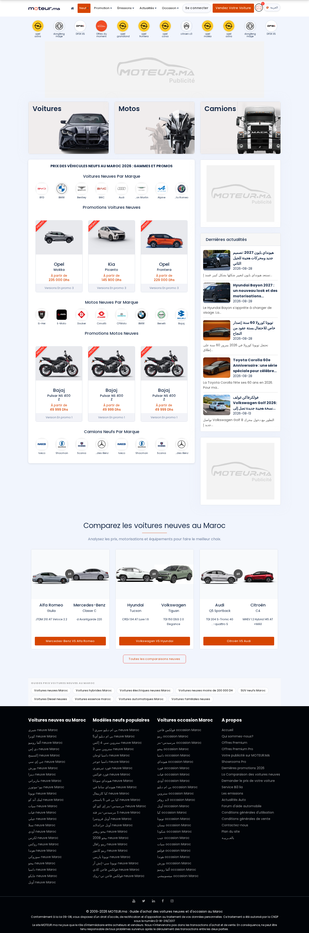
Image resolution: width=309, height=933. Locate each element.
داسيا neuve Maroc (42, 869)
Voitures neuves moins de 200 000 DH (205, 690)
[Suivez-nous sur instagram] (172, 901)
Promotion (102, 8)
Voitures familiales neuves (190, 699)
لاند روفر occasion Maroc (176, 799)
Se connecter (196, 8)
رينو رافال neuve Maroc (110, 844)
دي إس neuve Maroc (43, 749)
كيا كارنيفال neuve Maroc (111, 793)
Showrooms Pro (234, 761)
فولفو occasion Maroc (174, 850)
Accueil (227, 730)
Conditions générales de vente (246, 819)
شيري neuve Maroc (43, 730)
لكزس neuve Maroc (43, 838)
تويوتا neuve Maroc (42, 793)
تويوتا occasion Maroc (173, 819)
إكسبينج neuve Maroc (44, 755)
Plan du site (231, 831)
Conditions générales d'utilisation (248, 812)
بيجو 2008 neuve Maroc (111, 838)
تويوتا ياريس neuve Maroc (112, 857)
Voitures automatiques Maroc (141, 699)
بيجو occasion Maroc (173, 749)
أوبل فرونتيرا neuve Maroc (112, 819)
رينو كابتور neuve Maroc (110, 850)
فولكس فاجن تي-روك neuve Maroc (119, 876)
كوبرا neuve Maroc (42, 736)
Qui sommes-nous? (237, 736)
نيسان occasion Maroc (174, 825)
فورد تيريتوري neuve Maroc (113, 768)
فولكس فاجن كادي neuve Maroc (116, 869)
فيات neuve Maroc (42, 812)
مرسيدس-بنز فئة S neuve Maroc (116, 812)
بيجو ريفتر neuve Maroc (110, 831)
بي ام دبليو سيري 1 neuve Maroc (116, 730)
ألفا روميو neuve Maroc (45, 742)
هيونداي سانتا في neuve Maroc (115, 787)
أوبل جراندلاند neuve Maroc (113, 825)
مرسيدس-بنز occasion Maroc (179, 742)
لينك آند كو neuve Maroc (46, 799)
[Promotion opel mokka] (59, 237)
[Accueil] (72, 8)
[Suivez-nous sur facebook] (163, 901)
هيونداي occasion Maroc (175, 761)
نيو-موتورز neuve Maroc (46, 787)
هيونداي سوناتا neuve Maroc (113, 780)
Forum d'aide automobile (241, 806)
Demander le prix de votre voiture (248, 780)
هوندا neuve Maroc (42, 850)
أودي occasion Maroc (173, 780)
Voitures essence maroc (93, 699)
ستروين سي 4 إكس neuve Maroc (117, 742)
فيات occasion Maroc (173, 774)
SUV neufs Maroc (253, 690)
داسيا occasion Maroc (173, 755)
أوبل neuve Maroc (42, 882)
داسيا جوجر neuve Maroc (111, 761)
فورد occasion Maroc (173, 768)
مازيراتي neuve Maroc (45, 780)
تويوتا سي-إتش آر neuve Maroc (116, 863)
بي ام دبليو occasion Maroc (177, 787)
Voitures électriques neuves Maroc (145, 690)
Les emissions (232, 793)
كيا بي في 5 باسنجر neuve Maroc (116, 799)
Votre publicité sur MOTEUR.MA (246, 755)
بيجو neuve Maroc (41, 863)
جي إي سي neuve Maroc (46, 761)
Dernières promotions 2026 (243, 768)
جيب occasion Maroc (173, 838)
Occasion (169, 8)
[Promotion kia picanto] (111, 237)
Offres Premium (234, 742)
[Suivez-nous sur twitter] (143, 901)
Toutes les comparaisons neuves (154, 659)
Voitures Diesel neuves (50, 699)
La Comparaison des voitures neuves (251, 774)
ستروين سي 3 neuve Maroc (113, 749)
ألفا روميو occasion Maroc (176, 869)
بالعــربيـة (228, 838)
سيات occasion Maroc (174, 844)
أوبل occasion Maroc (173, 806)
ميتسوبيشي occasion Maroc (178, 876)
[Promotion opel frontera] (164, 237)
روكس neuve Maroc (43, 844)
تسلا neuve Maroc (41, 825)
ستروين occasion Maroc (175, 793)
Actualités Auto (234, 799)
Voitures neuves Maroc (51, 690)
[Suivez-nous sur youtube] (133, 901)
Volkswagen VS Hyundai (154, 641)
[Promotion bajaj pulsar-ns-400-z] (164, 363)
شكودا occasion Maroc (174, 831)
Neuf (83, 8)
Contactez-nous (235, 825)
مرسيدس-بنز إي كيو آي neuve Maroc (119, 806)
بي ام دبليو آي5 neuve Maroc (114, 736)
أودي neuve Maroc (42, 831)
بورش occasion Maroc (174, 863)
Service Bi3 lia (232, 787)
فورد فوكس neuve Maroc (111, 774)
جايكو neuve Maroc (42, 876)
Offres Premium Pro (237, 749)
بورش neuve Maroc (43, 768)
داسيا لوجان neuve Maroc (111, 755)
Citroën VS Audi (239, 641)
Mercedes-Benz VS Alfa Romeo (70, 641)
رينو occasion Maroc (172, 736)
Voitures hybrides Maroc (94, 690)
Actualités (147, 8)
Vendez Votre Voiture (233, 8)
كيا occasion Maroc (172, 812)
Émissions (124, 8)
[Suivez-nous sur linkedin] (153, 901)
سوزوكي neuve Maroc (45, 857)
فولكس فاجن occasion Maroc (179, 730)
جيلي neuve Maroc (42, 819)
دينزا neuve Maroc (42, 774)
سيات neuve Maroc (42, 806)
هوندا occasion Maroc (173, 857)
